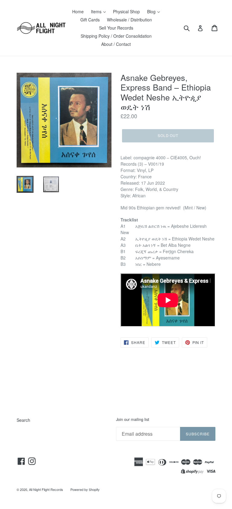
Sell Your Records (116, 28)
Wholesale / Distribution (129, 20)
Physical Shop (126, 11)
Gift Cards (90, 20)
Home (78, 11)
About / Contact (116, 44)
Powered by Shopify (85, 489)
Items (97, 11)
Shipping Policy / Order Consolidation (116, 36)
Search (23, 420)
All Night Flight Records (46, 489)
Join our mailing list (132, 419)
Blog (152, 11)
